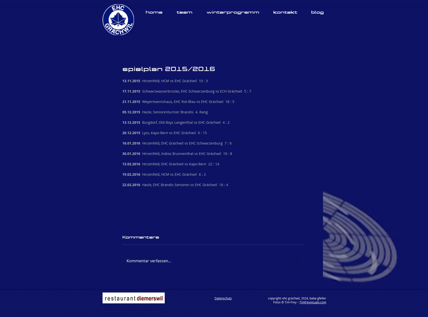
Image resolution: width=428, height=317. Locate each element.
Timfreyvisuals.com (312, 267)
